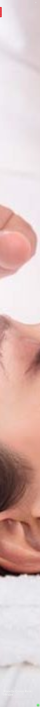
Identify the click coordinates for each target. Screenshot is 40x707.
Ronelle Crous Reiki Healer (17, 692)
